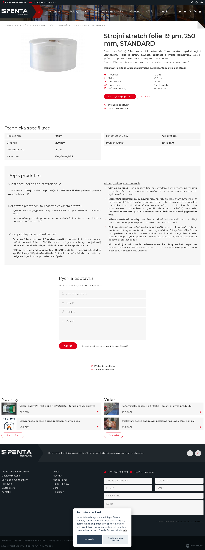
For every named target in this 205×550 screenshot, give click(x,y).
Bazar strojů (8, 487)
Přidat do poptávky (118, 105)
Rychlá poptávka (122, 96)
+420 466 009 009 (15, 2)
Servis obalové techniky (109, 11)
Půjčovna (134, 11)
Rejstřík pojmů (61, 483)
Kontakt (164, 11)
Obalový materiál (78, 11)
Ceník (56, 487)
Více (147, 96)
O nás (149, 11)
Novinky (57, 475)
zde (125, 530)
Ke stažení (58, 491)
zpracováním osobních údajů (115, 346)
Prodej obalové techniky (15, 471)
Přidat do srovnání (117, 108)
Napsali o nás (60, 479)
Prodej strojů (54, 11)
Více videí (113, 435)
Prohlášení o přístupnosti (11, 541)
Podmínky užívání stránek (35, 541)
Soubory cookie (55, 541)
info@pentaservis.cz (44, 2)
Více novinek (13, 435)
